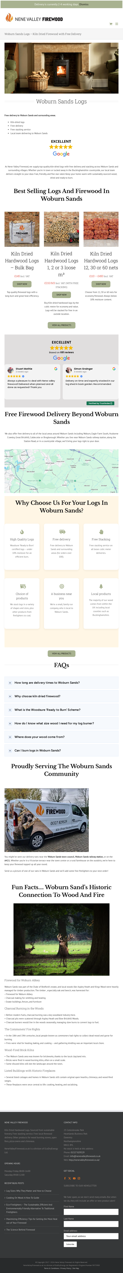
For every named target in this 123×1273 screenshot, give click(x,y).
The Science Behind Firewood (20, 1229)
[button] (61, 682)
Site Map (75, 1268)
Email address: (70, 1230)
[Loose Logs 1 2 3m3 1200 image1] (61, 212)
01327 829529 (77, 1152)
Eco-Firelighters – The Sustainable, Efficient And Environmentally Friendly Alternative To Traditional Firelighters (30, 1208)
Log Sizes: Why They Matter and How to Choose (28, 1190)
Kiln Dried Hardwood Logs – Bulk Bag (22, 261)
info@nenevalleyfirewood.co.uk (85, 1156)
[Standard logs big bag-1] (21, 212)
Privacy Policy (65, 1268)
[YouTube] (74, 1178)
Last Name (69, 1218)
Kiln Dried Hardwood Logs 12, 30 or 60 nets (101, 261)
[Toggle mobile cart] (110, 23)
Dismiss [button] (83, 4)
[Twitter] (69, 1178)
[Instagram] (79, 1178)
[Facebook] (65, 1178)
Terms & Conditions (51, 1268)
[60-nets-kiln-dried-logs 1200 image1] (101, 212)
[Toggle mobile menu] (116, 23)
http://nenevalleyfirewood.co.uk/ (84, 1159)
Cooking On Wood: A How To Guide (22, 1197)
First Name (69, 1206)
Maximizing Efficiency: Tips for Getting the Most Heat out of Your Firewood (31, 1221)
